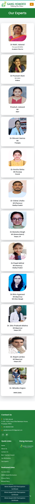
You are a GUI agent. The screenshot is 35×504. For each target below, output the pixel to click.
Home (3, 445)
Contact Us (4, 452)
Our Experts (5, 461)
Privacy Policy (5, 478)
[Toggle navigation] (32, 4)
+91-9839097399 (8, 427)
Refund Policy (5, 481)
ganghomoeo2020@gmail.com (12, 430)
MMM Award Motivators (9, 475)
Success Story (5, 472)
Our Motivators (6, 458)
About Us (4, 449)
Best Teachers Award (7, 455)
